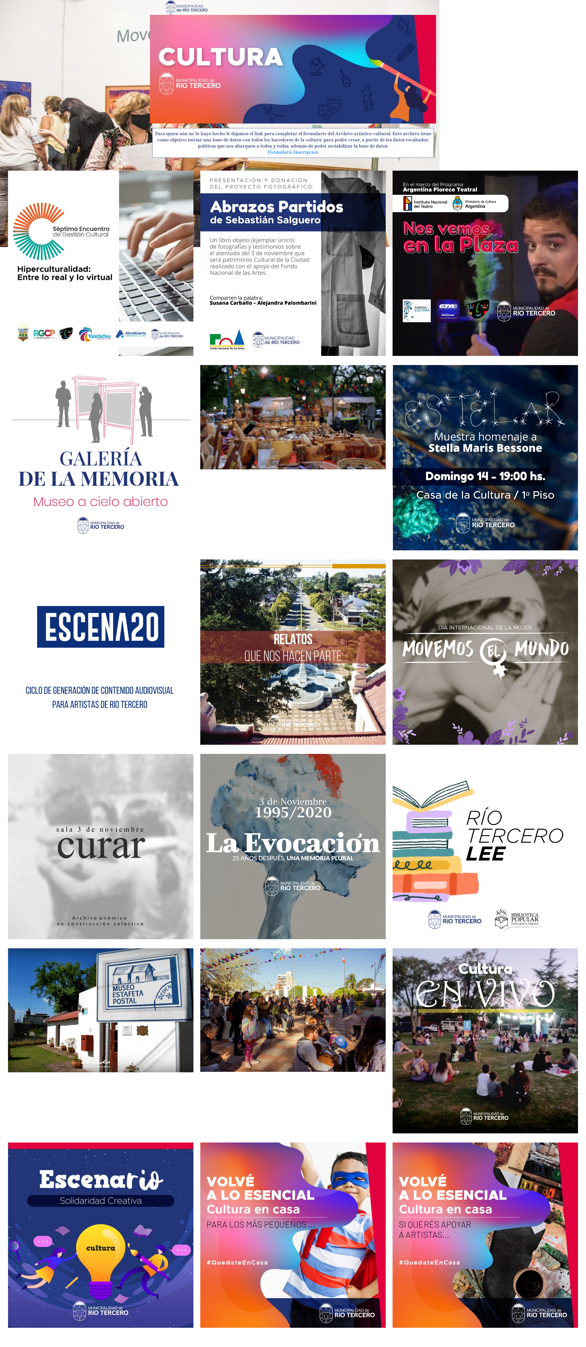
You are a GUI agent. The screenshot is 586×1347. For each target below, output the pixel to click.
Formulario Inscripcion (293, 152)
